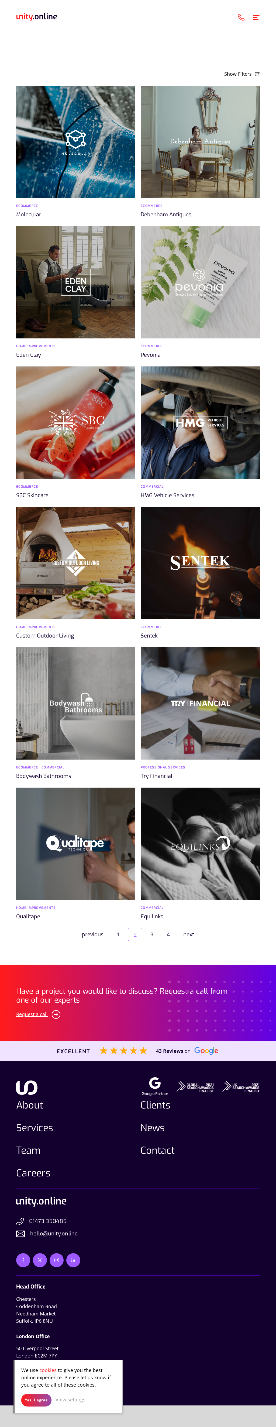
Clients (155, 1105)
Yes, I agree (36, 1400)
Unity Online (36, 17)
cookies (48, 1370)
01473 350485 (48, 1221)
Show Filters (238, 74)
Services (34, 1127)
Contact (157, 1150)
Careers (33, 1173)
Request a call (32, 1014)
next (188, 934)
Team (28, 1150)
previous (93, 934)
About (29, 1105)
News (152, 1127)
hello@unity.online (54, 1234)
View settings (70, 1399)
